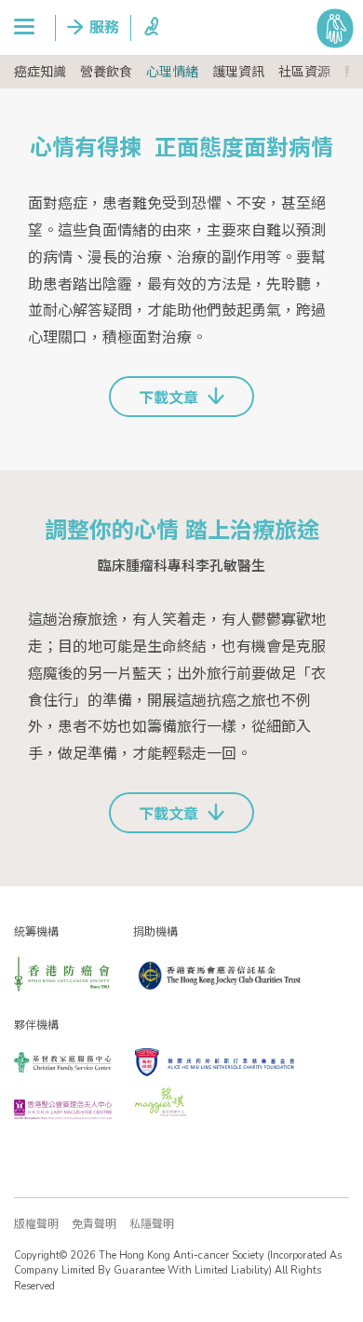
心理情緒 (172, 72)
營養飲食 (106, 72)
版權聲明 (36, 1224)
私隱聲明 (151, 1224)
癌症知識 (40, 72)
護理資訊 (238, 72)
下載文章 (168, 398)
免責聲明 (94, 1224)
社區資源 (304, 72)
